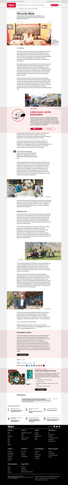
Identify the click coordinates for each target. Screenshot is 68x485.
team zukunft (23, 451)
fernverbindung (11, 453)
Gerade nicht (55, 108)
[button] (60, 5)
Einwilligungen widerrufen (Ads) (41, 479)
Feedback (23, 466)
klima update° (10, 454)
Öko (8, 434)
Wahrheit (9, 444)
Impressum (47, 478)
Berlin (9, 441)
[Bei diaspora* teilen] (39, 365)
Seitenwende (54, 478)
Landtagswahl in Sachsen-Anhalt (26, 433)
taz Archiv (50, 456)
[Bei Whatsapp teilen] (36, 365)
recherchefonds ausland (53, 437)
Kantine (9, 468)
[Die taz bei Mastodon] (54, 427)
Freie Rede (10, 458)
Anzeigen (9, 472)
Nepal (22, 436)
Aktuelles (36, 432)
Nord (9, 443)
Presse (36, 439)
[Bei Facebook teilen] (34, 365)
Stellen (36, 437)
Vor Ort (36, 453)
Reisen (9, 467)
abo (49, 432)
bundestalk (10, 451)
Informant (37, 478)
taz (11, 426)
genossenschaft (51, 434)
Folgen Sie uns (50, 426)
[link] (23, 5)
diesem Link (40, 326)
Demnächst (37, 451)
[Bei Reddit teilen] (41, 365)
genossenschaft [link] (52, 1)
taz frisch (23, 453)
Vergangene (37, 456)
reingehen (10, 459)
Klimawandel (23, 439)
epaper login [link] (57, 1)
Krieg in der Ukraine (25, 437)
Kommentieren (24, 362)
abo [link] (47, 1)
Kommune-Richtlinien (51, 476)
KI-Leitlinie (57, 476)
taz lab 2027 (37, 458)
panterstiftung (51, 439)
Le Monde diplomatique (53, 455)
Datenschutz (41, 478)
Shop (9, 470)
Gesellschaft (10, 436)
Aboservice (23, 468)
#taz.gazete (23, 359)
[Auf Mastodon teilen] (29, 365)
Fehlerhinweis (30, 362)
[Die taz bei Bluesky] (57, 427)
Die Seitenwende (38, 436)
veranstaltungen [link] (13, 1)
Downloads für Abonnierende (27, 471)
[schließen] (59, 109)
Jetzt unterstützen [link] (22, 354)
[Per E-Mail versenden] (27, 365)
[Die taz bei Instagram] (59, 427)
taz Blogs (50, 451)
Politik (9, 432)
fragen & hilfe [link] (21, 1)
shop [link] (18, 1)
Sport (9, 439)
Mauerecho (10, 456)
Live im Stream (38, 454)
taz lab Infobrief (24, 456)
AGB (50, 478)
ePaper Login (24, 470)
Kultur (9, 437)
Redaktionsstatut (42, 476)
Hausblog (37, 434)
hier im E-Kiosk (25, 328)
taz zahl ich (50, 436)
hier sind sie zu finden (29, 401)
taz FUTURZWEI (51, 453)
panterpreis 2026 (51, 441)
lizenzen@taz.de (15, 478)
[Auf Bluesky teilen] (31, 365)
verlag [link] (9, 1)
